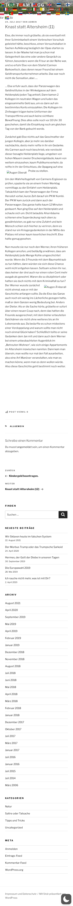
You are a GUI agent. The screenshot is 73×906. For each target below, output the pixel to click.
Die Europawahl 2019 (17, 567)
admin (32, 22)
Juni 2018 (10, 680)
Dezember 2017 (14, 722)
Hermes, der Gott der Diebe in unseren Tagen (32, 557)
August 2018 (13, 666)
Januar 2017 (12, 750)
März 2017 (11, 743)
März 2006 (11, 785)
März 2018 (11, 701)
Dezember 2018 (14, 652)
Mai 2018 (10, 687)
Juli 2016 (10, 757)
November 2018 (14, 659)
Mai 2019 (10, 624)
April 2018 (11, 694)
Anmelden (11, 849)
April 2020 (11, 610)
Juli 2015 (10, 771)
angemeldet (24, 447)
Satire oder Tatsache (17, 813)
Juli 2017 (10, 736)
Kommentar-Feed (15, 862)
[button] (66, 899)
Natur (8, 806)
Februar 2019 (13, 638)
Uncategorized (14, 827)
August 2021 (12, 603)
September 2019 (15, 617)
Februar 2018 (13, 708)
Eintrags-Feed (13, 855)
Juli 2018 (10, 673)
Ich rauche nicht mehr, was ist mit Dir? (27, 578)
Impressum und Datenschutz (20, 893)
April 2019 (11, 631)
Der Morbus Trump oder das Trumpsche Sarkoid (34, 547)
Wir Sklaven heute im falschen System (28, 536)
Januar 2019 (12, 645)
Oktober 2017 (13, 729)
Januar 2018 (12, 715)
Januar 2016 (12, 764)
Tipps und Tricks (15, 820)
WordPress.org (14, 869)
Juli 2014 (10, 778)
